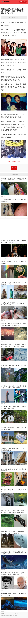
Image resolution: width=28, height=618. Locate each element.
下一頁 (14, 167)
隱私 (14, 615)
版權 (16, 615)
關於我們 (3, 615)
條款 (11, 615)
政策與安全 (7, 615)
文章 (21, 1)
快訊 (25, 1)
